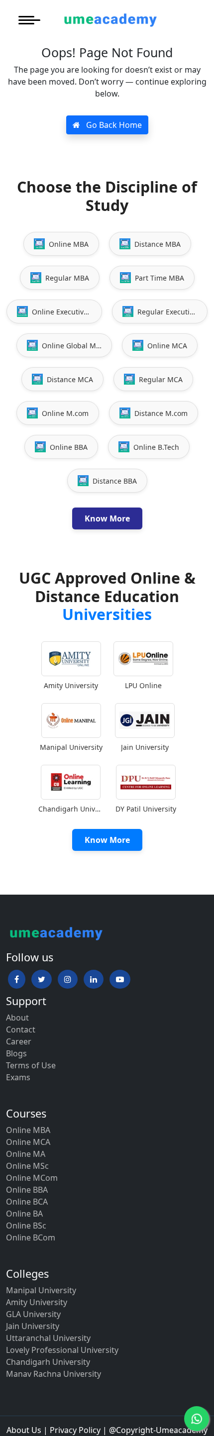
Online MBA (28, 1130)
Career (18, 1041)
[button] (16, 979)
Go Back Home (113, 124)
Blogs (16, 1053)
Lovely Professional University (62, 1349)
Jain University (32, 1326)
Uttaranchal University (48, 1338)
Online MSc (27, 1165)
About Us (23, 1430)
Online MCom (32, 1177)
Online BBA (27, 1189)
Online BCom (30, 1237)
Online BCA (27, 1201)
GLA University (33, 1314)
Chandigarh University (48, 1361)
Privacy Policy (75, 1430)
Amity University (36, 1302)
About (17, 1017)
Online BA (24, 1213)
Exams (18, 1077)
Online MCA (28, 1141)
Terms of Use (31, 1065)
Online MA (25, 1153)
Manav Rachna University (53, 1373)
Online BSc (26, 1225)
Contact (20, 1029)
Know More (107, 518)
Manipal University (41, 1290)
